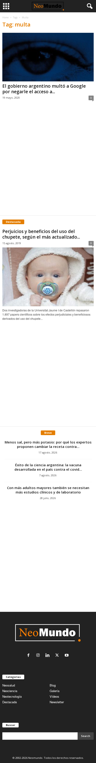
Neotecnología (12, 696)
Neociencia (9, 691)
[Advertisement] (48, 163)
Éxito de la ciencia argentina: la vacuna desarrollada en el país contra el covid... (48, 467)
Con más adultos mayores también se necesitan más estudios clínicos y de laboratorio (48, 489)
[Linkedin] (48, 655)
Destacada (9, 702)
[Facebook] (29, 655)
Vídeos (54, 696)
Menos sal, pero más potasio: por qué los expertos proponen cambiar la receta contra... (48, 444)
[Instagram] (39, 655)
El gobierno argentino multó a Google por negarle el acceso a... (44, 89)
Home (5, 17)
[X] (58, 655)
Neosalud (8, 685)
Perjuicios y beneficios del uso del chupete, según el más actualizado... (41, 234)
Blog (53, 685)
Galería (54, 691)
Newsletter (57, 702)
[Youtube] (67, 655)
